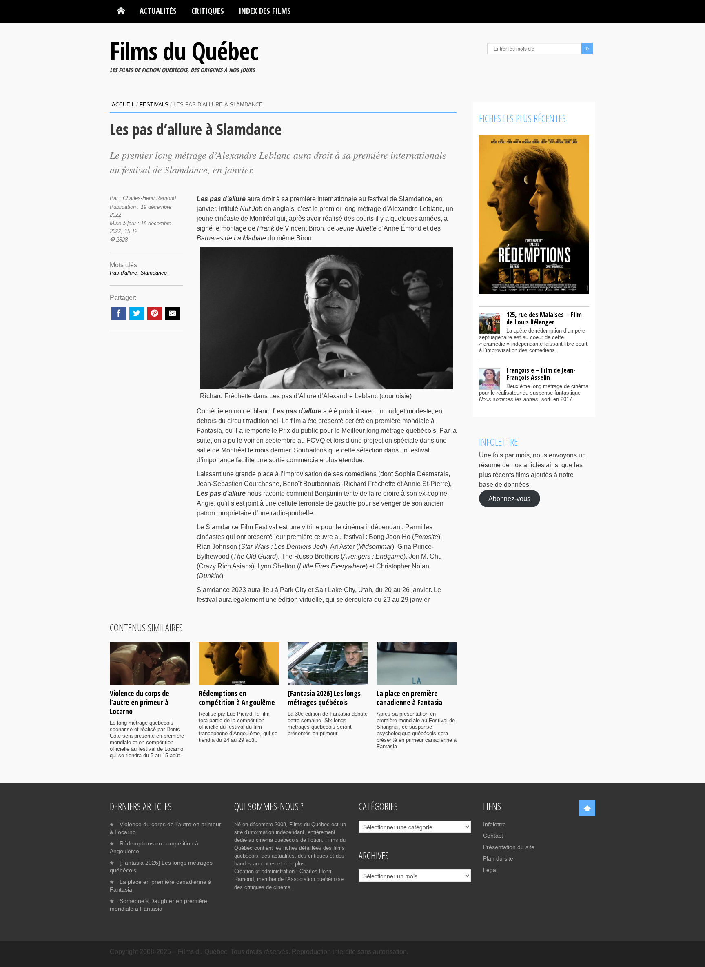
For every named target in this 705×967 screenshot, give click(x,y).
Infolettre (494, 824)
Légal (490, 870)
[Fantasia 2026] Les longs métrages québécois (324, 697)
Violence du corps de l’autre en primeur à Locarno (139, 702)
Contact (493, 835)
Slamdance (153, 273)
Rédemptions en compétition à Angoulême (237, 697)
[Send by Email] (172, 313)
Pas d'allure (123, 273)
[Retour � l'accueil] (121, 11)
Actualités (158, 10)
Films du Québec (184, 50)
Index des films (265, 10)
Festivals (154, 105)
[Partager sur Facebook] (118, 313)
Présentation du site (508, 847)
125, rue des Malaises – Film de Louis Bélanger (544, 318)
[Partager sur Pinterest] (154, 313)
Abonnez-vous (509, 498)
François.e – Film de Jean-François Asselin (541, 374)
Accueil (123, 105)
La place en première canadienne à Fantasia (409, 697)
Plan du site (498, 858)
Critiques (207, 10)
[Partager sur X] (136, 313)
